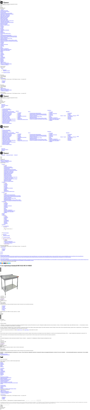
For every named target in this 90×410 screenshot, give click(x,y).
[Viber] (6, 263)
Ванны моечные (22, 259)
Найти (1, 405)
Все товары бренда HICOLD (5, 354)
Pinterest (3, 82)
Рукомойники (74, 259)
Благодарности (2, 371)
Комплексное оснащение (4, 376)
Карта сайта (27, 400)
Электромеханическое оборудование (28, 256)
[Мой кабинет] (0, 147)
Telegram (3, 81)
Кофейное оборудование (70, 256)
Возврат (1, 387)
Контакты (2, 373)
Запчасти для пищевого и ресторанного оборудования (9, 382)
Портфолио (6, 203)
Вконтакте (4, 80)
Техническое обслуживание (4, 380)
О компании (2, 368)
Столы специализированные (13, 260)
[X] (4, 263)
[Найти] (1, 6)
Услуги (1, 375)
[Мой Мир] (3, 263)
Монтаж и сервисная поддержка (5, 379)
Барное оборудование (77, 256)
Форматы (5, 183)
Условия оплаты (3, 385)
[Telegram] (10, 263)
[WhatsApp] (7, 263)
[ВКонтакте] (1, 263)
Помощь (1, 383)
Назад (6, 165)
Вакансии (2, 372)
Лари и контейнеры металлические (30, 259)
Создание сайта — (36, 400)
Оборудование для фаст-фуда (51, 256)
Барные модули (17, 259)
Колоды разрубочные (51, 259)
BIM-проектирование (3, 378)
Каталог (1, 362)
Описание (3, 305)
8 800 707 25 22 (3, 62)
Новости (1, 369)
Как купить (4, 308)
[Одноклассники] (2, 263)
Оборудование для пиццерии (61, 256)
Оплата (3, 309)
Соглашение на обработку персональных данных (8, 388)
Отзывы (3, 307)
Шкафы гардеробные (24, 260)
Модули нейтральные (58, 259)
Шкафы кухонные (31, 260)
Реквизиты (2, 374)
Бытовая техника (19, 256)
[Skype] (8, 263)
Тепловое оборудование (4, 256)
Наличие (3, 306)
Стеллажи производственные (81, 259)
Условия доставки (3, 386)
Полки (71, 259)
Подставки (64, 259)
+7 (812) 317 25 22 (6, 63)
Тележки (19, 260)
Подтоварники (68, 259)
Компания (5, 216)
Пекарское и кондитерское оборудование (40, 256)
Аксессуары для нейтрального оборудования (7, 259)
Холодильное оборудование (12, 256)
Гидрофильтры (38, 259)
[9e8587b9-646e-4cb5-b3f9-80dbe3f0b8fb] (9, 295)
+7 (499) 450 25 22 (4, 64)
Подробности (2, 343)
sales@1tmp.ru (3, 78)
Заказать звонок (6, 243)
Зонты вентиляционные (44, 259)
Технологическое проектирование (5, 377)
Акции (1, 365)
